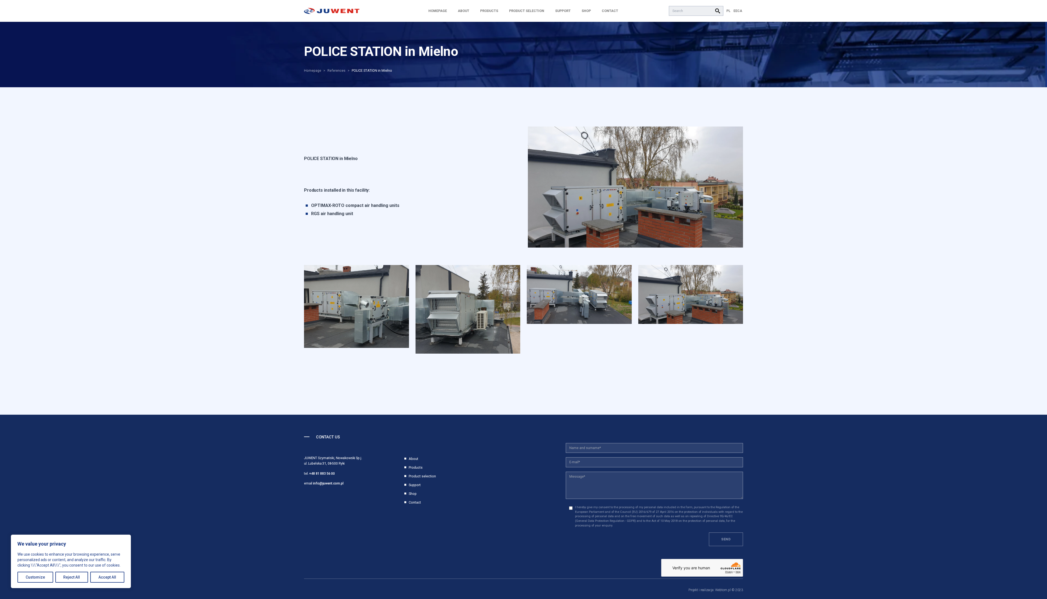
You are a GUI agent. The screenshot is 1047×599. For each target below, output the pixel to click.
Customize (35, 577)
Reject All (71, 577)
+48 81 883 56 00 (322, 473)
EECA (737, 11)
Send (726, 539)
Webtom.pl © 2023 (729, 590)
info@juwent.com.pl (328, 483)
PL (728, 11)
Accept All (107, 577)
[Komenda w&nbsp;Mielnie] (635, 187)
